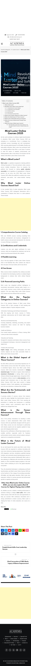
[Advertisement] (15, 16)
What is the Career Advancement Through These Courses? (15, 121)
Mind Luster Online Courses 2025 (11, 103)
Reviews (16, 636)
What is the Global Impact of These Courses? (14, 117)
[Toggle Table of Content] (27, 101)
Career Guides (13, 638)
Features (8, 640)
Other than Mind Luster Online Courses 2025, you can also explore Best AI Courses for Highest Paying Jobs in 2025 (18, 126)
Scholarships (16, 640)
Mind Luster (4, 163)
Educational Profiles (9, 642)
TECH (18, 642)
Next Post (24, 559)
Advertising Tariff (15, 39)
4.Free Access (10, 112)
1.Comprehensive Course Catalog (13, 108)
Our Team (13, 645)
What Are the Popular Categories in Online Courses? (16, 115)
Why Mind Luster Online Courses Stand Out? (14, 106)
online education (21, 378)
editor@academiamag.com (15, 37)
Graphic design (5, 349)
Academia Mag (8, 90)
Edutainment (8, 636)
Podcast (24, 640)
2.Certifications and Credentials (13, 109)
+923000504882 (21, 34)
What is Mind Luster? (9, 104)
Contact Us (25, 642)
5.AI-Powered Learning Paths (13, 113)
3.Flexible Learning (10, 110)
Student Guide (23, 638)
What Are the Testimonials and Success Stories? (15, 118)
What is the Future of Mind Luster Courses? (14, 123)
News (6, 638)
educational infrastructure (7, 374)
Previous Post (8, 545)
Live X (19, 645)
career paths (19, 492)
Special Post (23, 636)
